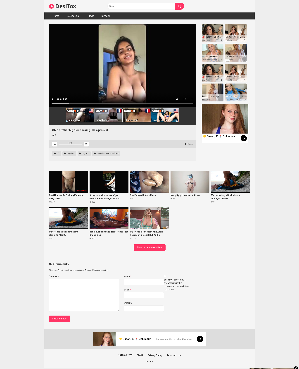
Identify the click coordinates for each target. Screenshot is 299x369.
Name (127, 276)
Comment (54, 276)
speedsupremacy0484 (107, 153)
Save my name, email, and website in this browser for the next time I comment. (176, 284)
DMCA (140, 355)
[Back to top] (288, 359)
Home (56, 15)
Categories (73, 15)
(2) (57, 153)
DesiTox (65, 6)
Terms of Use (174, 355)
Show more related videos (149, 247)
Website (128, 303)
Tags (91, 15)
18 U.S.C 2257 (125, 355)
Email (127, 289)
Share (189, 144)
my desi (70, 153)
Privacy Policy (155, 355)
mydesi (106, 15)
